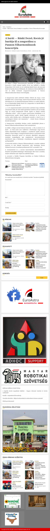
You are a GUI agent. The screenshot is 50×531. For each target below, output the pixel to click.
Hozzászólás (8, 179)
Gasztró (21, 234)
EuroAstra (8, 35)
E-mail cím (8, 202)
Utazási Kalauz (15, 261)
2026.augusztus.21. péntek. (18, 229)
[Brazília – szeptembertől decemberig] (7, 264)
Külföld (13, 260)
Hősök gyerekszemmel (8, 401)
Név (6, 197)
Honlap (7, 207)
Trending (37, 260)
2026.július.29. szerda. (18, 487)
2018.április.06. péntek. (26, 51)
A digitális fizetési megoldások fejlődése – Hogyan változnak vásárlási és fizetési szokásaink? (41, 227)
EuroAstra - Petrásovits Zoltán (13, 51)
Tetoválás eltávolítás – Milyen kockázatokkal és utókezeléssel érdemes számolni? (41, 265)
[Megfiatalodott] (7, 237)
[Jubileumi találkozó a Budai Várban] (7, 226)
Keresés (6, 273)
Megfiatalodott (16, 236)
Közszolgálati (18, 481)
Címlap (13, 223)
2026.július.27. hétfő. (19, 238)
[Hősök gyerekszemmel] (7, 485)
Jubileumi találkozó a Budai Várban (18, 225)
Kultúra (21, 223)
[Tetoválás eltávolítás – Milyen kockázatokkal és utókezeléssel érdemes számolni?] (30, 264)
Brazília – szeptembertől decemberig (16, 265)
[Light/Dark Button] (45, 22)
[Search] (48, 22)
